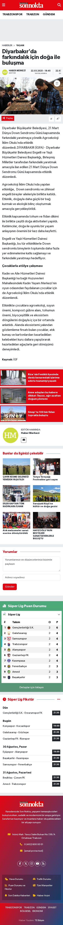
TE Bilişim (39, 920)
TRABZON (32, 14)
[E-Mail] (23, 440)
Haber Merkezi (30, 433)
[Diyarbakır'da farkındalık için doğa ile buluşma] (31, 96)
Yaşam (20, 45)
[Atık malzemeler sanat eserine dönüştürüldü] (16, 520)
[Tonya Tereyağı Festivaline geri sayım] (46, 466)
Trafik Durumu (44, 879)
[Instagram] (31, 863)
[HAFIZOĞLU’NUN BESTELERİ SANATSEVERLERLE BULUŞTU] (46, 520)
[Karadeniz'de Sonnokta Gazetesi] (31, 5)
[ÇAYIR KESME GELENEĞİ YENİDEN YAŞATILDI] (16, 466)
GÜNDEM (49, 14)
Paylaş (9, 118)
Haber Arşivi (43, 895)
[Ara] (59, 5)
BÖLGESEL (25, 911)
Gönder (10, 586)
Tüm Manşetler (44, 885)
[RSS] (43, 863)
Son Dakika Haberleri (19, 895)
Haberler (7, 45)
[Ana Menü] (3, 5)
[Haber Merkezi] (10, 435)
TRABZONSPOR (12, 14)
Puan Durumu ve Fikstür (15, 887)
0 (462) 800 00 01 (33, 844)
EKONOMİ (37, 911)
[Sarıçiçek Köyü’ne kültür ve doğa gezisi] (46, 493)
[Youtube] (37, 863)
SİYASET (52, 907)
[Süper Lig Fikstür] (58, 699)
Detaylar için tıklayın (32, 687)
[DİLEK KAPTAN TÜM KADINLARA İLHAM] (16, 493)
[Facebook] (20, 863)
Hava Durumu (16, 879)
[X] (25, 863)
